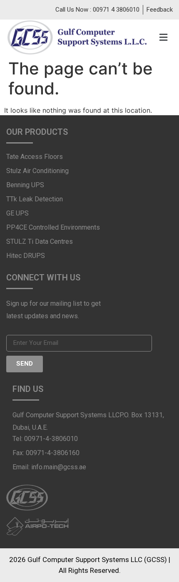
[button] (160, 37)
